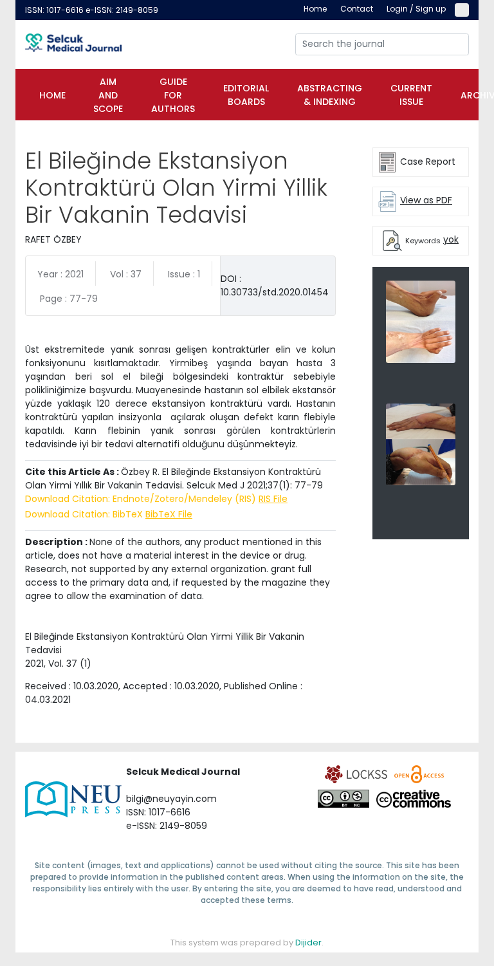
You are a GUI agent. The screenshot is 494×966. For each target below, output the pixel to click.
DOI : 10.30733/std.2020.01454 (275, 285)
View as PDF (426, 200)
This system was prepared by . (247, 942)
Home (52, 95)
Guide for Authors (173, 95)
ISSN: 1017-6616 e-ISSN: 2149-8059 (91, 10)
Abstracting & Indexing (329, 95)
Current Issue (411, 95)
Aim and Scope (108, 95)
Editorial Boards (246, 95)
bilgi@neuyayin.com (171, 798)
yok (451, 239)
